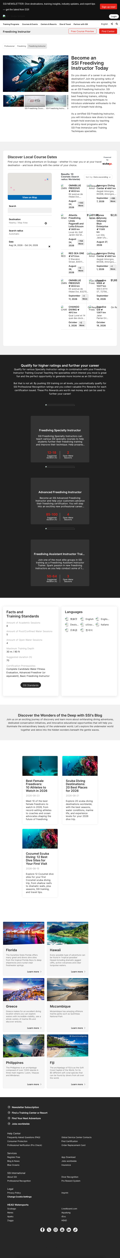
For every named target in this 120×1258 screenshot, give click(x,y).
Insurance (66, 1165)
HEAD (64, 1220)
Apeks (10, 1216)
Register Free (13, 1157)
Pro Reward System (70, 1181)
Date (11, 241)
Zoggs (10, 1220)
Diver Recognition (69, 1177)
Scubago (11, 1208)
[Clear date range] (49, 246)
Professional (9, 46)
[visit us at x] (50, 1230)
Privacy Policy (14, 1192)
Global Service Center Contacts (76, 1137)
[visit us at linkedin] (70, 1230)
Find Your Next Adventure (26, 1118)
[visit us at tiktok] (76, 1230)
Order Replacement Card (73, 1145)
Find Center (108, 31)
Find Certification (69, 1141)
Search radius (16, 230)
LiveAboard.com (69, 1208)
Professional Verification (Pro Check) (24, 1145)
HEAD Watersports (18, 1204)
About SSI (12, 1177)
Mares (10, 1212)
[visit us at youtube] (63, 1230)
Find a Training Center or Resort (29, 1112)
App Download (68, 1157)
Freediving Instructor (37, 46)
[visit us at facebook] (43, 1230)
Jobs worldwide (21, 1123)
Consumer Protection (17, 1141)
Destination (15, 219)
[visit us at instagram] (56, 1230)
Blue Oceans (13, 1165)
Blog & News (13, 1161)
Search (12, 206)
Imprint (64, 1192)
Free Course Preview (82, 31)
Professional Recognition (19, 1181)
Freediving (21, 46)
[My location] (46, 223)
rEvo (63, 1216)
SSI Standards (30, 685)
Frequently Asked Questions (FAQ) (23, 1137)
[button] (108, 6)
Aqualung (66, 1212)
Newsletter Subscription (25, 1107)
